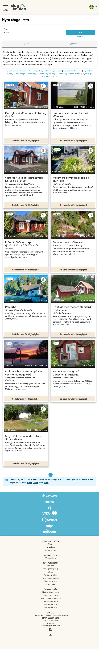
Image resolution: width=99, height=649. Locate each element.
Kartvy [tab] (73, 44)
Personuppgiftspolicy (51, 578)
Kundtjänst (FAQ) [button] (50, 569)
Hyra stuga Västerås (72, 71)
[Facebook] (50, 630)
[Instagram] (50, 634)
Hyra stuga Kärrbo (53, 71)
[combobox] (32, 32)
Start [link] (50, 544)
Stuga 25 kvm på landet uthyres (24, 436)
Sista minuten (50, 550)
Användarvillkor (50, 575)
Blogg (50, 572)
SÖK (80, 32)
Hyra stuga (50, 547)
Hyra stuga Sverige (48, 74)
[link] (50, 592)
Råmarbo (10, 307)
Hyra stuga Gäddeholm (16, 71)
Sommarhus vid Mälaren (67, 242)
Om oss (50, 566)
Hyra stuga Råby (35, 71)
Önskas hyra (50, 558)
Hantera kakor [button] (50, 581)
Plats (5, 29)
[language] (93, 7)
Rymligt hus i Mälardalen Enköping (25, 113)
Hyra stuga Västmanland (69, 74)
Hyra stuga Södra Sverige (26, 74)
